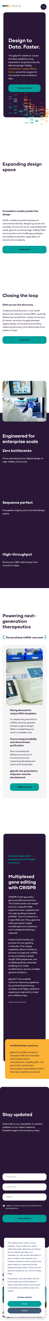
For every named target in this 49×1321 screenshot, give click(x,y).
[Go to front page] (12, 6)
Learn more (24, 249)
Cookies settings (24, 1297)
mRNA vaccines (24, 787)
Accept (24, 1304)
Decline (25, 1311)
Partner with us (24, 88)
